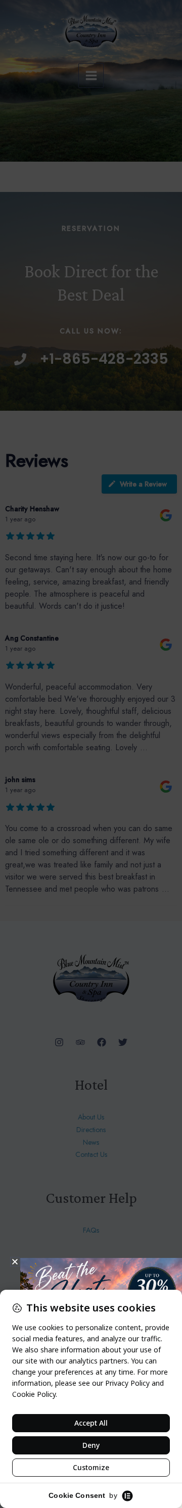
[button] (15, 1262)
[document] (91, 754)
